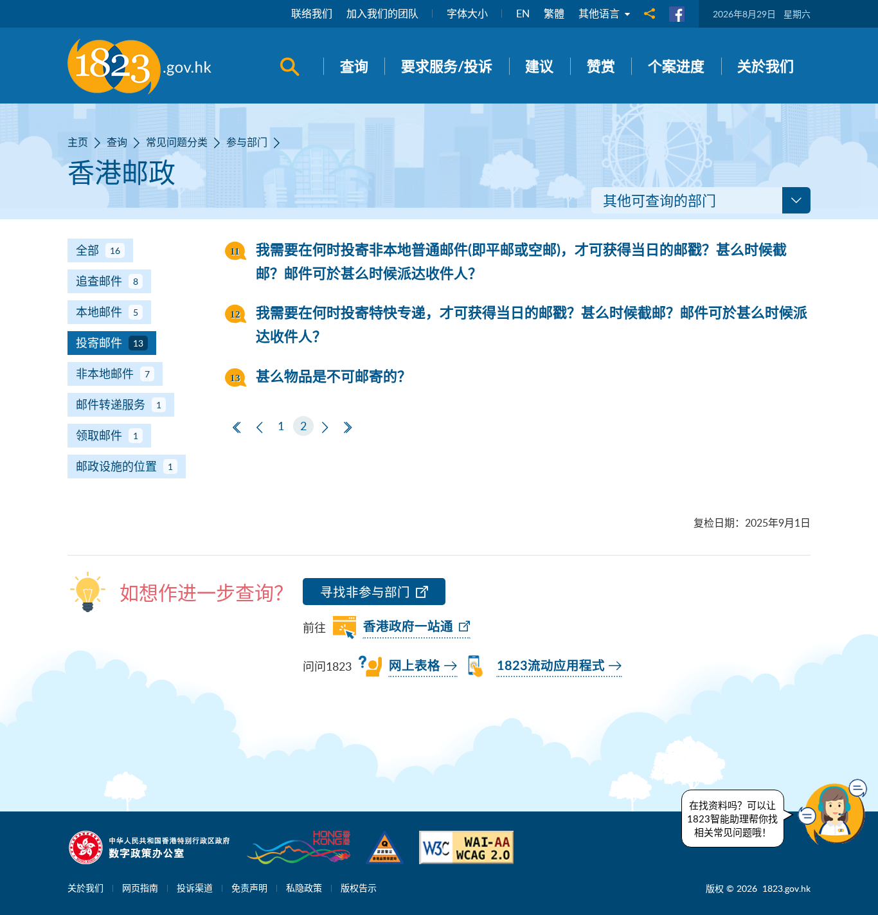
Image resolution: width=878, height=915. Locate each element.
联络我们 (311, 13)
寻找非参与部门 (365, 592)
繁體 (554, 13)
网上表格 (414, 666)
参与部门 (246, 142)
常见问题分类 (177, 142)
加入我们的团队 (382, 13)
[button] (835, 812)
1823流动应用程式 (551, 666)
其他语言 (600, 13)
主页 (77, 142)
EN (523, 13)
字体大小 (467, 13)
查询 (117, 142)
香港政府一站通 (408, 627)
